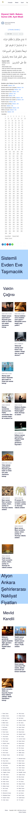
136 (10, 167)
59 (9, 136)
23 (9, 123)
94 (5, 149)
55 (15, 134)
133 (18, 164)
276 (10, 228)
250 (6, 217)
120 (6, 160)
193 (18, 191)
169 (21, 180)
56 (19, 134)
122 (14, 160)
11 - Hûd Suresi (4, 736)
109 (21, 153)
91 (15, 147)
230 (6, 209)
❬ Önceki (10, 29)
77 (9, 142)
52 (5, 134)
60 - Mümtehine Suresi (6, 763)
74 (19, 140)
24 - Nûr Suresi (20, 722)
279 (21, 228)
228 (18, 206)
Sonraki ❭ (17, 29)
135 (6, 167)
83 (9, 145)
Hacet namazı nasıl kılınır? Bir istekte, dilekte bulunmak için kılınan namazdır (20, 668)
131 (10, 164)
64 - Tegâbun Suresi (5, 772)
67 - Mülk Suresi (4, 779)
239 (21, 211)
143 (18, 169)
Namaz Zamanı (23, 810)
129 (21, 162)
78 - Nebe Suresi (20, 760)
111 (10, 156)
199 (21, 193)
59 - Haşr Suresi (4, 760)
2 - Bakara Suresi (5, 715)
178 (18, 184)
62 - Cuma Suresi (5, 767)
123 (18, 160)
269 (21, 224)
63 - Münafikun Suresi (5, 770)
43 (15, 129)
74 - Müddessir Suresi (5, 795)
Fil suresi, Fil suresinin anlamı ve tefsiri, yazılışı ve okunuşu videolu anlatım (20, 504)
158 (18, 175)
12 (15, 118)
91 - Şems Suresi (20, 790)
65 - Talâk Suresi (4, 774)
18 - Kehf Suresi (4, 752)
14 (21, 118)
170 (6, 182)
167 (14, 180)
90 (12, 147)
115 (6, 158)
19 (15, 120)
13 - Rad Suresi (4, 741)
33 (22, 125)
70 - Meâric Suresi (5, 786)
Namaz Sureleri (6, 405)
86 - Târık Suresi (20, 779)
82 (5, 145)
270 (6, 226)
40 (5, 129)
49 (15, 131)
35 (9, 127)
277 (14, 228)
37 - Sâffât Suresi (20, 752)
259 (21, 220)
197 (14, 193)
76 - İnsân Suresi (4, 800)
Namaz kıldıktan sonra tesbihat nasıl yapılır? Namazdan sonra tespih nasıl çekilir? (20, 320)
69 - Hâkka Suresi (5, 783)
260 (6, 222)
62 (19, 136)
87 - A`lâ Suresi (20, 781)
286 (10, 233)
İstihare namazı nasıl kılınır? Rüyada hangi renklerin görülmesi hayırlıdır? (20, 439)
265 (6, 224)
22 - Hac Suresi (20, 718)
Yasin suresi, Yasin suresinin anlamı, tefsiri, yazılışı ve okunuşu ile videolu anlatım (7, 562)
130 (6, 164)
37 (15, 127)
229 (21, 206)
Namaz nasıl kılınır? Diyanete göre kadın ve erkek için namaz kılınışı (7, 379)
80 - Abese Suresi (20, 765)
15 (25, 118)
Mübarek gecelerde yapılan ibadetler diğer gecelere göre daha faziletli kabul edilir (7, 642)
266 (10, 224)
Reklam (6, 810)
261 (10, 222)
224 (21, 204)
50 (19, 131)
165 (6, 180)
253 (18, 217)
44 (19, 129)
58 (5, 136)
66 (12, 138)
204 (21, 195)
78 (12, 142)
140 (6, 169)
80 (19, 142)
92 (19, 147)
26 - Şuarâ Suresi (20, 727)
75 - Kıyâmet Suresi (5, 797)
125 (6, 162)
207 (14, 198)
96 (12, 149)
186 (10, 189)
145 (6, 171)
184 (21, 187)
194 (21, 191)
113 (17, 156)
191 (10, 191)
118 (17, 158)
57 (22, 134)
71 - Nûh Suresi (4, 788)
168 (18, 180)
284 (21, 231)
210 (6, 200)
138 (18, 167)
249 (21, 215)
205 (6, 198)
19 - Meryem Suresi (5, 755)
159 (21, 175)
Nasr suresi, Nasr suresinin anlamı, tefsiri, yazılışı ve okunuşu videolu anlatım (7, 504)
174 (21, 182)
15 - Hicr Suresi (4, 745)
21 (22, 120)
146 (10, 171)
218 (18, 202)
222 (14, 204)
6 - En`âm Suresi (4, 725)
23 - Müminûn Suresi (21, 720)
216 (10, 202)
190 (6, 191)
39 (22, 127)
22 (5, 123)
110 (6, 156)
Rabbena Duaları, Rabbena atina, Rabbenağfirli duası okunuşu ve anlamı (20, 411)
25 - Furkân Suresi (21, 725)
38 (19, 127)
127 (14, 162)
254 (21, 217)
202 (14, 195)
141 (10, 169)
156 (10, 175)
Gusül (22, 2)
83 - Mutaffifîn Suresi (21, 772)
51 (22, 131)
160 (6, 178)
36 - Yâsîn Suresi (20, 750)
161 (10, 178)
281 (10, 231)
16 (5, 120)
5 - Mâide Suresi (4, 722)
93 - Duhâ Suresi (20, 795)
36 (12, 127)
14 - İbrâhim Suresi (5, 743)
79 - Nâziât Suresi (20, 763)
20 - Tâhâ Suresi (20, 713)
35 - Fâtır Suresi (20, 748)
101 (10, 151)
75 (22, 140)
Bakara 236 (11, 85)
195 (6, 193)
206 (10, 198)
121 (10, 160)
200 (6, 195)
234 (21, 209)
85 (15, 145)
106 (10, 153)
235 (6, 211)
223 (18, 204)
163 (18, 178)
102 (14, 151)
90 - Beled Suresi (20, 788)
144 (21, 169)
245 (6, 215)
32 (19, 125)
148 (18, 171)
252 (14, 217)
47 (9, 131)
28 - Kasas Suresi (20, 732)
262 (14, 222)
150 (6, 173)
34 (5, 127)
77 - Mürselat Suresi (21, 758)
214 (21, 200)
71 (9, 140)
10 (8, 118)
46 (5, 131)
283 (18, 231)
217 (14, 202)
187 (14, 189)
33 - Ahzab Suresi (20, 743)
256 (10, 220)
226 (10, 206)
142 (14, 169)
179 (21, 184)
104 (21, 151)
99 (22, 149)
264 (21, 222)
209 (21, 198)
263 (18, 222)
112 (13, 156)
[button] (10, 2)
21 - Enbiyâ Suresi (21, 715)
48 (12, 131)
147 (14, 171)
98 (19, 149)
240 (6, 213)
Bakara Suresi (8, 238)
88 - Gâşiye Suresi (21, 783)
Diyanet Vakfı (16, 236)
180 (6, 187)
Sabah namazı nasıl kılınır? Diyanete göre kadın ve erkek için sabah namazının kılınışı (7, 321)
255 (6, 220)
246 (10, 215)
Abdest (16, 2)
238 (18, 211)
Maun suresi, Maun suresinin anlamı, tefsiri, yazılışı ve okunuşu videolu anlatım (20, 533)
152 (14, 173)
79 (15, 142)
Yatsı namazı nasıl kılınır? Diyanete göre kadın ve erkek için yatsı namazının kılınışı (7, 470)
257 (14, 220)
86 (19, 145)
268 (18, 224)
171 (10, 182)
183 (18, 187)
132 (14, 164)
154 (21, 173)
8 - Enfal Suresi (4, 729)
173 (18, 182)
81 (22, 142)
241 (10, 213)
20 (19, 120)
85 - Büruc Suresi (20, 777)
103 (18, 151)
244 (21, 213)
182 (14, 187)
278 (18, 228)
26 (19, 123)
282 (14, 231)
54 (12, 134)
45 (22, 129)
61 (15, 136)
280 (6, 231)
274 (21, 226)
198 (18, 193)
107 (14, 153)
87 (22, 145)
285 (6, 233)
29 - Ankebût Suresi (21, 734)
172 (14, 182)
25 (15, 123)
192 (14, 191)
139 (21, 167)
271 (10, 226)
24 (12, 123)
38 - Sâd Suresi (20, 755)
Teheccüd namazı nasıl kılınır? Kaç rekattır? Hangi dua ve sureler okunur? (20, 350)
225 (6, 206)
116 (10, 158)
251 (10, 217)
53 (9, 134)
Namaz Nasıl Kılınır (7, 313)
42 (12, 129)
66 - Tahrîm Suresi (5, 777)
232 (14, 209)
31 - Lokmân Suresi (21, 738)
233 (18, 209)
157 (14, 175)
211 (10, 200)
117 (13, 158)
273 (18, 226)
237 (14, 211)
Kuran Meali (4, 114)
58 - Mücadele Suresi (5, 758)
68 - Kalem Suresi (5, 781)
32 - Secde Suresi (20, 741)
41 (9, 129)
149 (21, 171)
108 (18, 153)
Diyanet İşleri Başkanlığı (10, 22)
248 (18, 215)
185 (6, 189)
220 (6, 204)
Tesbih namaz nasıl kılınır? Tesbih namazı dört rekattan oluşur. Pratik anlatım (19, 641)
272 (14, 226)
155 (6, 175)
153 (18, 173)
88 (5, 147)
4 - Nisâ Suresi (4, 720)
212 (14, 200)
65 (9, 138)
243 (18, 213)
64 (5, 138)
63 (22, 136)
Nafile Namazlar (19, 343)
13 (18, 118)
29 (9, 125)
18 (12, 120)
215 (6, 202)
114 (21, 156)
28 (5, 125)
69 (22, 138)
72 (12, 140)
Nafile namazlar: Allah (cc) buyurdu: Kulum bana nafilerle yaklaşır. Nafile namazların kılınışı (7, 694)
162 (14, 178)
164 (21, 178)
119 (21, 158)
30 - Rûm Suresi (20, 736)
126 (10, 162)
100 (6, 151)
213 (17, 200)
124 (21, 160)
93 (22, 147)
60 (12, 136)
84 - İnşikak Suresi (21, 774)
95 (9, 149)
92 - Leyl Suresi (20, 793)
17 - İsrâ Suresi (4, 750)
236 (10, 211)
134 (21, 164)
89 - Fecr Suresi (20, 786)
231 (10, 209)
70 (5, 140)
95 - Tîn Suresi (20, 800)
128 (18, 162)
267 (14, 224)
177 (14, 184)
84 (12, 145)
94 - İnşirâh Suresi (20, 797)
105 (6, 153)
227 (14, 206)
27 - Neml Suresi (20, 729)
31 (15, 125)
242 (14, 213)
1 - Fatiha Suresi (4, 713)
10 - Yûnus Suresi (5, 734)
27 (22, 123)
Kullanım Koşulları (22, 812)
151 (10, 173)
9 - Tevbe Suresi (4, 732)
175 (6, 184)
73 (15, 140)
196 (10, 193)
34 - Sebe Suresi (20, 745)
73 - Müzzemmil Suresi (6, 793)
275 (6, 228)
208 (18, 198)
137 (14, 167)
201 (10, 195)
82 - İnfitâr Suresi (20, 770)
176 (10, 184)
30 (12, 125)
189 (21, 189)
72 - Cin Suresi (4, 790)
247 (14, 215)
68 (19, 138)
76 (5, 142)
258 (18, 220)
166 (10, 180)
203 (18, 195)
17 (9, 120)
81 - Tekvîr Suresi (20, 767)
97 (15, 149)
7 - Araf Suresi (4, 727)
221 (10, 204)
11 (11, 118)
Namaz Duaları (18, 405)
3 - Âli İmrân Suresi (5, 718)
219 (21, 202)
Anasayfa (10, 2)
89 (9, 147)
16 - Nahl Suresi (4, 748)
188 (18, 189)
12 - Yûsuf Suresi (5, 738)
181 (10, 187)
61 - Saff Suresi (4, 765)
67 (15, 138)
